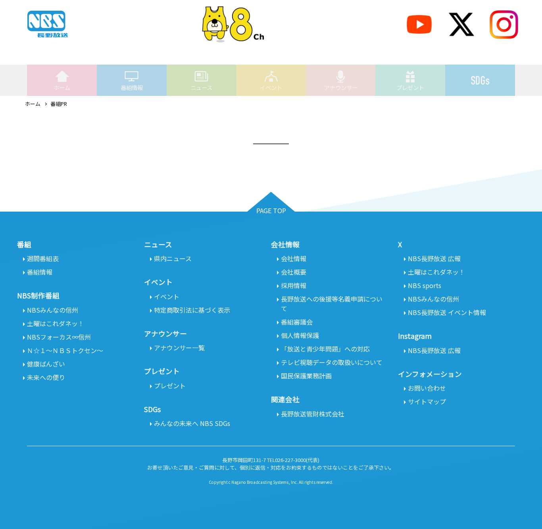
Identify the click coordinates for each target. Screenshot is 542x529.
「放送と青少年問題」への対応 (325, 348)
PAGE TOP (271, 210)
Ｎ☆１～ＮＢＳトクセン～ (65, 350)
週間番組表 (43, 258)
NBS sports (424, 285)
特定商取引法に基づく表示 (192, 310)
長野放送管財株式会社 (312, 413)
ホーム (62, 87)
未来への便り (46, 377)
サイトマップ (427, 401)
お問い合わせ (427, 388)
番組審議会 (297, 322)
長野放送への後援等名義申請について (331, 303)
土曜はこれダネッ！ (55, 323)
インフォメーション (430, 374)
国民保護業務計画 (306, 375)
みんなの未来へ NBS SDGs (192, 423)
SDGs (480, 80)
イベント (271, 87)
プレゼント (410, 87)
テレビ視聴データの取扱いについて (331, 362)
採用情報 (293, 285)
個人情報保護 (300, 335)
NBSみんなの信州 (52, 310)
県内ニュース (173, 258)
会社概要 (293, 272)
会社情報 (293, 258)
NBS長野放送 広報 (434, 258)
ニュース (201, 87)
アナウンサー (340, 87)
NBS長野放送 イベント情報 (447, 312)
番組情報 (132, 87)
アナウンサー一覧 (179, 347)
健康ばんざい (46, 364)
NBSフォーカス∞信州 (59, 337)
